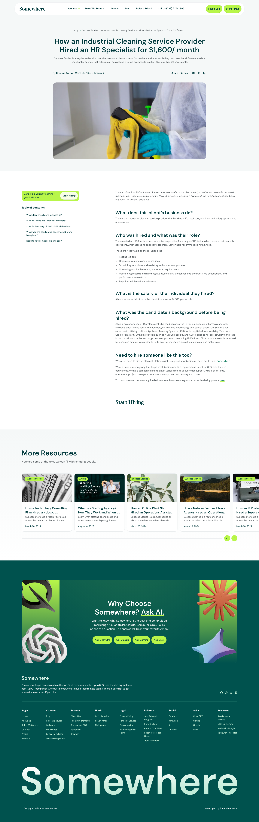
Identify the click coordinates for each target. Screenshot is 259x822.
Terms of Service (128, 720)
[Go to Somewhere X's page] (231, 692)
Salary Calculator (54, 734)
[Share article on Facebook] (204, 73)
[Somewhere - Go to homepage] (32, 9)
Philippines (100, 725)
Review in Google (226, 728)
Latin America (102, 716)
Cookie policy (126, 725)
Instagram (174, 720)
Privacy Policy (126, 716)
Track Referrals (151, 740)
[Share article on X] (199, 73)
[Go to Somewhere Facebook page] (221, 692)
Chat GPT (198, 716)
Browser (75, 734)
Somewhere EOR (79, 725)
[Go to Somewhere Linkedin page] (235, 692)
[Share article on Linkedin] (193, 73)
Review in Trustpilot (227, 732)
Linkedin (173, 729)
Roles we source (54, 720)
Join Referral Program (150, 718)
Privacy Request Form (128, 731)
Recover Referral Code (152, 734)
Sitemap (26, 738)
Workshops (51, 729)
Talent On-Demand (80, 720)
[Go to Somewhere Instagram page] (226, 692)
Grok (195, 729)
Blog (48, 716)
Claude (196, 720)
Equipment (76, 729)
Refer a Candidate (153, 728)
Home (25, 716)
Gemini (196, 725)
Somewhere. (224, 361)
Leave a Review (225, 724)
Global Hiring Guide (55, 738)
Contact (26, 729)
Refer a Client (151, 724)
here (222, 380)
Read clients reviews (224, 718)
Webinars (50, 725)
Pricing (25, 734)
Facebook (174, 716)
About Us (26, 720)
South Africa (101, 720)
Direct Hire (76, 716)
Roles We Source (30, 725)
